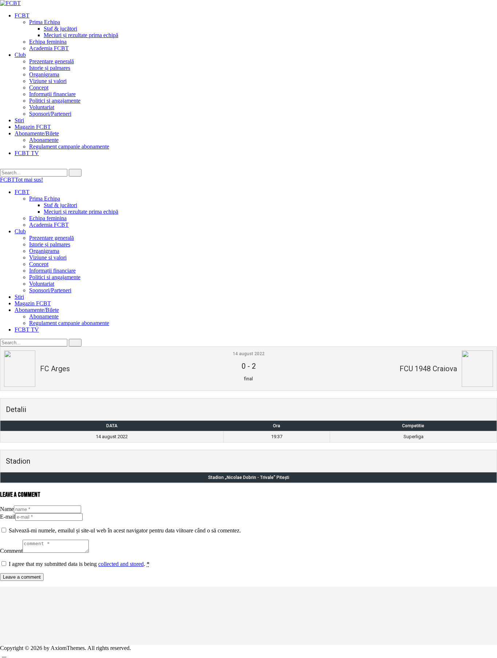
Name (7, 509)
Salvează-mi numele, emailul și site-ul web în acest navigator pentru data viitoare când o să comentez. (125, 530)
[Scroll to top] (4, 654)
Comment (11, 551)
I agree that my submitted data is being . (79, 564)
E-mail (7, 517)
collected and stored (121, 564)
